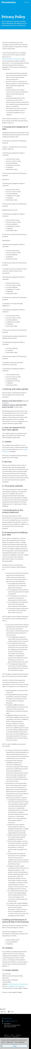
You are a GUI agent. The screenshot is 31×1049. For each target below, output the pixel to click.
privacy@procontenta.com (15, 986)
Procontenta (9, 2)
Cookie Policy (10, 1042)
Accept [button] (15, 1046)
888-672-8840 (8, 1018)
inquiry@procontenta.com (10, 1021)
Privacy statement (19, 1042)
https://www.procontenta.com (12, 59)
